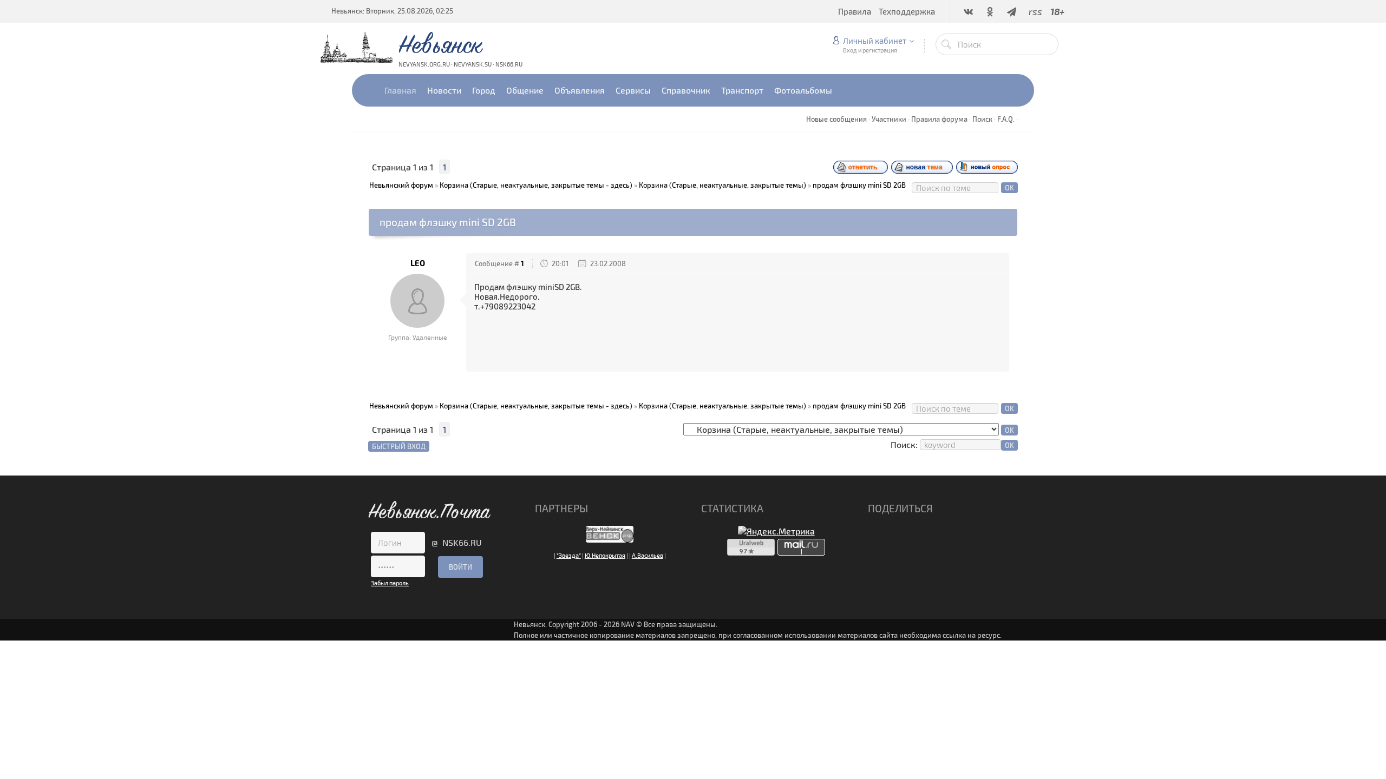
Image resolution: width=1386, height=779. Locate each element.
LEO (417, 263)
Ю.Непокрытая (605, 555)
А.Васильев (647, 555)
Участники (889, 119)
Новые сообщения (836, 119)
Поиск (982, 119)
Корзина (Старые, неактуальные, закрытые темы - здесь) (536, 185)
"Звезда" (569, 555)
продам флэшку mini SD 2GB (859, 185)
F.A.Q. (1006, 119)
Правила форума (939, 119)
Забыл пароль (390, 582)
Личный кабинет (874, 40)
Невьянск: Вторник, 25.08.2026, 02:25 (392, 10)
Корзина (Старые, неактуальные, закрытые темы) (722, 185)
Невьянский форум (401, 185)
